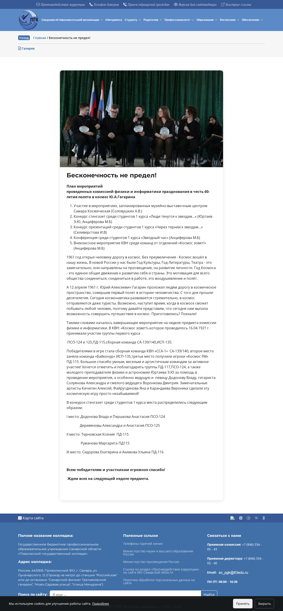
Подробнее (100, 603)
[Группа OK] (264, 518)
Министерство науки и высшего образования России (158, 553)
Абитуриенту (113, 19)
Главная (39, 38)
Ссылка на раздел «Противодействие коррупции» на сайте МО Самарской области (161, 571)
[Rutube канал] (248, 518)
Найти (209, 594)
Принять (242, 603)
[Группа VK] (240, 518)
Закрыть (264, 603)
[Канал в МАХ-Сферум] (232, 518)
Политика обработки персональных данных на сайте (159, 581)
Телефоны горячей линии (143, 543)
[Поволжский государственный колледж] (29, 20)
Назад (24, 38)
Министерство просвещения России (151, 561)
